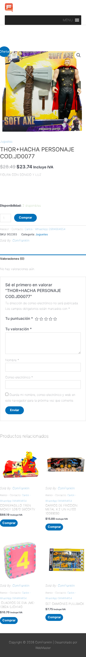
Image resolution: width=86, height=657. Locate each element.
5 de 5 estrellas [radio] (55, 319)
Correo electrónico (19, 377)
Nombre (12, 360)
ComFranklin (20, 240)
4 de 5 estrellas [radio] (50, 319)
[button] (68, 20)
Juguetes (6, 141)
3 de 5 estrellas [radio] (46, 319)
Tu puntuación (19, 318)
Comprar (25, 217)
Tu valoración (18, 329)
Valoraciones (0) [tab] (12, 258)
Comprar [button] (9, 523)
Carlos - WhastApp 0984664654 (45, 229)
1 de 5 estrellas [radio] (36, 319)
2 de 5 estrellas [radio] (41, 319)
